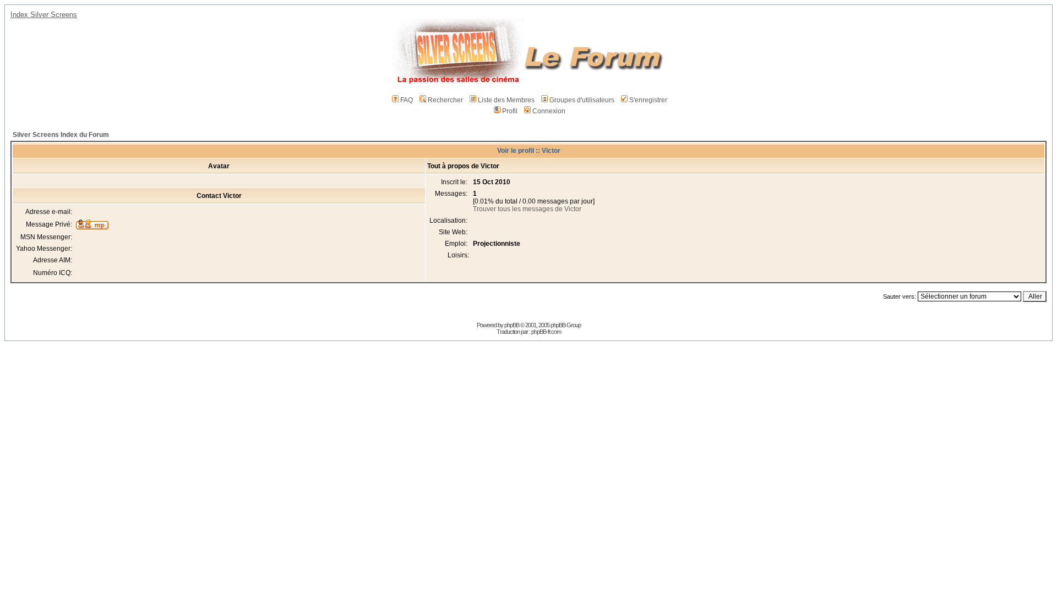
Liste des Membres (506, 100)
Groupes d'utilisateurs (581, 100)
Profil (509, 111)
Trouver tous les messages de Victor (527, 209)
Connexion (548, 111)
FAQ (406, 100)
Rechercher (445, 100)
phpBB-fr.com (546, 331)
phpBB (511, 325)
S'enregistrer (648, 100)
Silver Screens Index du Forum (61, 135)
